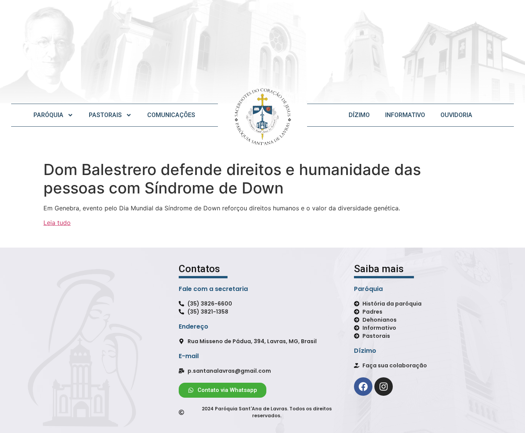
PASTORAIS (105, 115)
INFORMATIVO (405, 115)
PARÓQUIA (48, 115)
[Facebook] (363, 386)
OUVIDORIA (456, 115)
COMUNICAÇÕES (171, 115)
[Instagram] (383, 386)
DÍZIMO (359, 115)
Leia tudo (57, 222)
